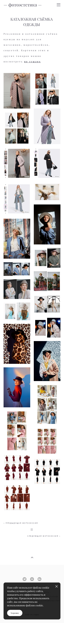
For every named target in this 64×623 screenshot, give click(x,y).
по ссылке (32, 61)
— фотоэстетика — (23, 5)
